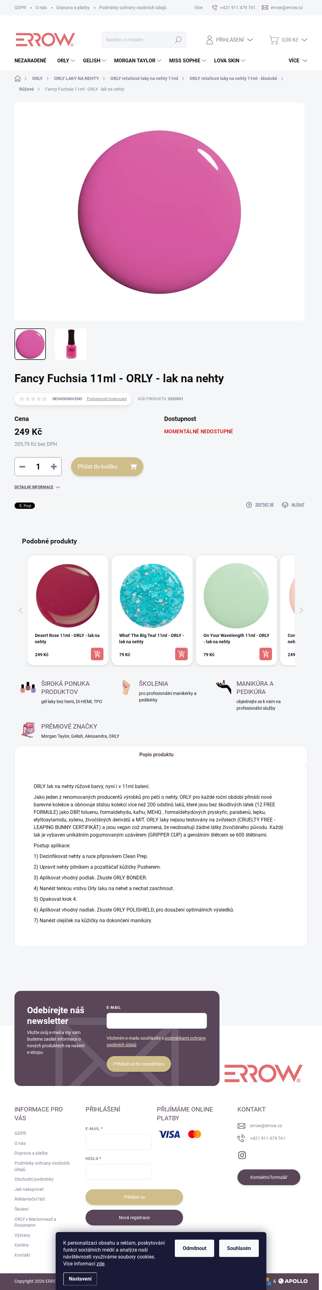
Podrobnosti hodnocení (107, 399)
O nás (41, 7)
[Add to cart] (97, 654)
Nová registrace (134, 1217)
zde (100, 1264)
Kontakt (22, 1255)
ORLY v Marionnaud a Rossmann (35, 1222)
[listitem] (68, 610)
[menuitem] (32, 60)
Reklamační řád (29, 1199)
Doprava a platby (73, 7)
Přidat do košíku (97, 466)
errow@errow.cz (266, 1125)
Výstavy (22, 1235)
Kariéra (21, 1244)
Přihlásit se (134, 1197)
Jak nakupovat (29, 1189)
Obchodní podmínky (33, 1179)
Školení (21, 1209)
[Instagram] (242, 1154)
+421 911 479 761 (268, 1138)
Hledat (178, 39)
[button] (20, 610)
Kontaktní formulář (268, 1177)
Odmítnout (194, 1248)
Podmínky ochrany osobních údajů (132, 7)
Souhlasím (239, 1248)
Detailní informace (33, 487)
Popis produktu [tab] (156, 755)
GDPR (20, 7)
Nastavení (80, 1279)
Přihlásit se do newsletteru (138, 1063)
